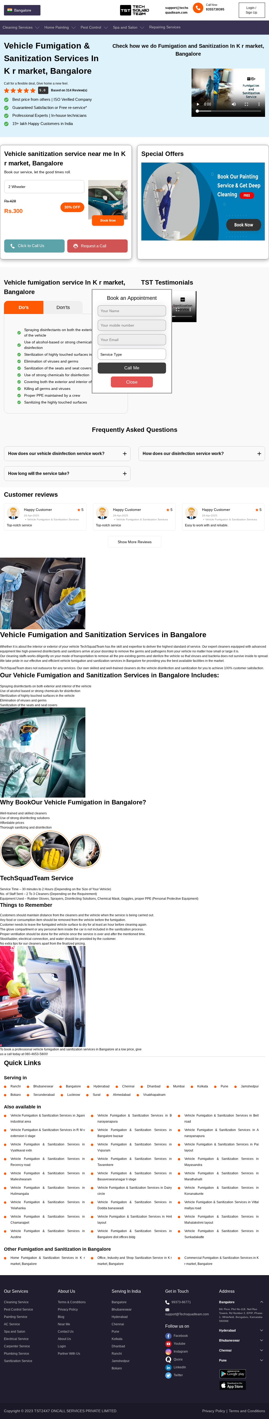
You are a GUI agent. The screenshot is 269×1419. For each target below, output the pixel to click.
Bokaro (16, 1095)
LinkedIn (179, 1367)
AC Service (12, 1324)
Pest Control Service (18, 1309)
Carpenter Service (17, 1346)
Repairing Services (164, 27)
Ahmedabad (122, 1095)
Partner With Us (69, 1353)
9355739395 (215, 9)
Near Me (64, 1324)
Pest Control (91, 27)
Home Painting (57, 27)
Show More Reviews (135, 542)
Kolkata (202, 1086)
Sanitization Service (18, 1361)
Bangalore (73, 1086)
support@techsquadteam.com (176, 10)
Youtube (179, 1343)
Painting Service (15, 1317)
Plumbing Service (16, 1353)
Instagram (180, 1351)
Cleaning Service (16, 1302)
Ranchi (16, 1086)
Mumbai (179, 1086)
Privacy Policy (68, 1309)
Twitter (178, 1375)
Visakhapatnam (154, 1095)
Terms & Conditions (72, 1302)
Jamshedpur (250, 1086)
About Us (64, 1339)
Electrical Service (16, 1339)
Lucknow (73, 1095)
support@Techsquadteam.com (187, 1314)
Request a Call (93, 246)
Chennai (128, 1086)
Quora (178, 1359)
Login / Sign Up (251, 10)
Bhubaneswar (43, 1086)
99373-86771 (181, 1302)
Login (62, 1346)
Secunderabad (44, 1095)
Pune (224, 1086)
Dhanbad (154, 1086)
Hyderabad (102, 1086)
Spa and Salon (125, 27)
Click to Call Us (31, 245)
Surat (96, 1095)
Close (131, 382)
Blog (61, 1317)
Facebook (180, 1336)
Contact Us (66, 1331)
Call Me (131, 367)
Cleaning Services (18, 27)
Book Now (108, 220)
